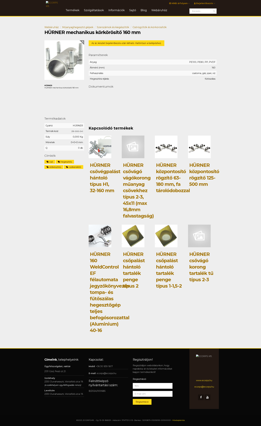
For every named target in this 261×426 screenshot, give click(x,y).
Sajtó (132, 10)
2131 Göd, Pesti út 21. (55, 371)
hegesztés (66, 161)
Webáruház (51, 27)
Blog (144, 10)
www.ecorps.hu (204, 380)
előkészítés (55, 167)
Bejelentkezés (205, 3)
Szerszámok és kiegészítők (113, 27)
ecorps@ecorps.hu (106, 373)
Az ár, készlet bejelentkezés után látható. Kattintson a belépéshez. (126, 43)
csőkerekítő (74, 167)
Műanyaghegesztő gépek (77, 27)
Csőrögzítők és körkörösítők (150, 27)
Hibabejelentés (178, 420)
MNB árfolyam (179, 3)
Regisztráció (142, 401)
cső (51, 161)
